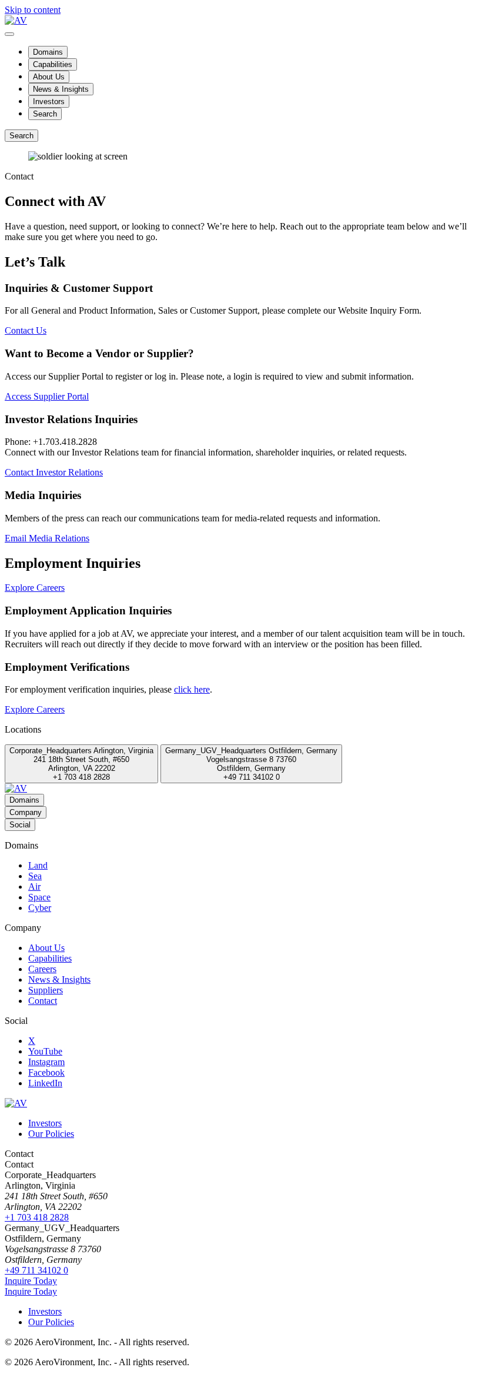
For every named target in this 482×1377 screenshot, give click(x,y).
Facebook (46, 1072)
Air (34, 887)
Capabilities (52, 64)
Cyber (39, 908)
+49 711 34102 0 (36, 1270)
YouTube (45, 1051)
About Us (49, 76)
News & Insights (61, 89)
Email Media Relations (47, 538)
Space (39, 897)
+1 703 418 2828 (37, 1217)
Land (38, 865)
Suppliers (45, 990)
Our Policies (51, 1134)
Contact (42, 1001)
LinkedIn (45, 1083)
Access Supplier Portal (47, 396)
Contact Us (25, 330)
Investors (49, 101)
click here (192, 689)
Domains (48, 52)
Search (45, 113)
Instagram (46, 1062)
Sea (35, 876)
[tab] (81, 763)
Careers (42, 969)
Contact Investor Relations (54, 472)
